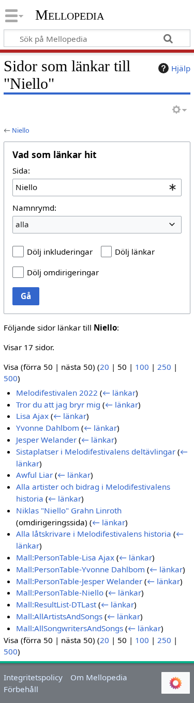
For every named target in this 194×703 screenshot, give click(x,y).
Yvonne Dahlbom (47, 428)
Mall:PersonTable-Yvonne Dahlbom (80, 569)
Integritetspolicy (33, 677)
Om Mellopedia (98, 677)
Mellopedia (69, 15)
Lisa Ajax (32, 416)
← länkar (119, 392)
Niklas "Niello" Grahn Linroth (69, 510)
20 (104, 367)
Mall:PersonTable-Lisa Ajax (65, 557)
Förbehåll (21, 689)
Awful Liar (34, 475)
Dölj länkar (135, 251)
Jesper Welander (46, 439)
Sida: (21, 170)
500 (11, 378)
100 (142, 367)
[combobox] (97, 187)
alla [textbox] (22, 224)
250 (164, 367)
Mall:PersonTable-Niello (59, 592)
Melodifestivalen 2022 (57, 392)
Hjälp (180, 68)
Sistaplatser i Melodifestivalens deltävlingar (95, 451)
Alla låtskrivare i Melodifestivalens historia (93, 533)
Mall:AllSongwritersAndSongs (69, 628)
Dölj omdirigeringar (63, 272)
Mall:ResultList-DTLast (56, 604)
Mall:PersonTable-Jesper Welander (79, 581)
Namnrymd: (34, 207)
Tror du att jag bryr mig (58, 404)
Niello (20, 130)
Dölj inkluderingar (60, 251)
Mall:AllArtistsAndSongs (59, 616)
